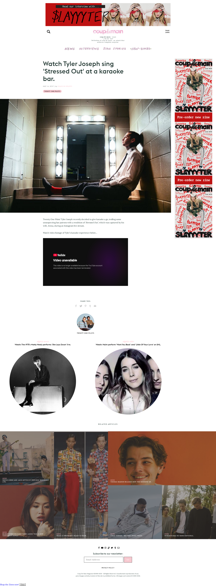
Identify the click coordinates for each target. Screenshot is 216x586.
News (69, 50)
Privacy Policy (108, 568)
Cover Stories (114, 47)
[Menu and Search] (49, 32)
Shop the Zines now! (9, 584)
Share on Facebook (76, 306)
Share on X (81, 306)
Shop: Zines (140, 47)
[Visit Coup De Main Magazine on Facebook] (98, 548)
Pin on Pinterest (86, 306)
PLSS (167, 31)
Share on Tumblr (90, 306)
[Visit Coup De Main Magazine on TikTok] (108, 548)
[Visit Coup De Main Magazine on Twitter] (112, 548)
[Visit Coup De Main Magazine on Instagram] (105, 548)
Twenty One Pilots (52, 91)
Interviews (89, 47)
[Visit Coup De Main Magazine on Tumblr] (115, 548)
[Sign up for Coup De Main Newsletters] (118, 548)
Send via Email (95, 306)
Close (22, 585)
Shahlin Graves (65, 86)
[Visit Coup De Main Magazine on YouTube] (102, 548)
